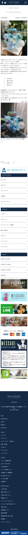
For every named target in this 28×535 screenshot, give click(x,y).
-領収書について (4, 498)
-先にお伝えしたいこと (6, 475)
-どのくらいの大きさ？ (6, 463)
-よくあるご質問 (4, 478)
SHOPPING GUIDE (5, 486)
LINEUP (2, 422)
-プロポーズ (3, 447)
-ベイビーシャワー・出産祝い (7, 441)
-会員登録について (5, 510)
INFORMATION (4, 419)
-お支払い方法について (6, 495)
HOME (2, 416)
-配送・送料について (5, 492)
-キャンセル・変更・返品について (8, 504)
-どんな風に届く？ (5, 466)
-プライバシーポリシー (6, 522)
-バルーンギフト (4, 453)
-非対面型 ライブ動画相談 (6, 472)
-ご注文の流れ (4, 489)
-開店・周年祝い (4, 444)
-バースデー (3, 435)
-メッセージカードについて (7, 501)
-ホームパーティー (5, 450)
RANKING (3, 424)
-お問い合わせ (4, 507)
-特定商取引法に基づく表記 (7, 516)
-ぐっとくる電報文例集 (6, 460)
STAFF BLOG (24, 17)
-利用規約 (3, 519)
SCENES (2, 432)
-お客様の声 (3, 481)
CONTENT (3, 457)
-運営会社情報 (4, 513)
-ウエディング (4, 438)
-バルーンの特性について (6, 469)
